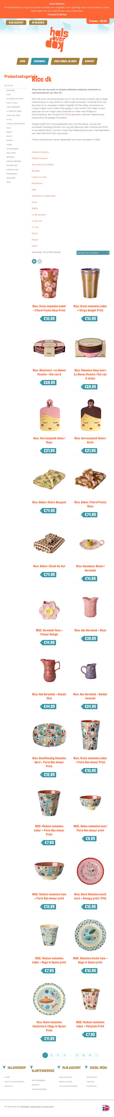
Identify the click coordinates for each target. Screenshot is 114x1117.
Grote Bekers (13, 107)
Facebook (92, 1086)
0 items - (98, 21)
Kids (8, 182)
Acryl (9, 119)
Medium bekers (40, 152)
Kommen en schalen (43, 164)
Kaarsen (11, 90)
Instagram (92, 1077)
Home (23, 61)
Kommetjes (12, 165)
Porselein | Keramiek (12, 176)
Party (9, 136)
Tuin (8, 94)
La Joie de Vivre (14, 111)
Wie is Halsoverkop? (14, 1082)
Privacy (35, 1085)
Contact (90, 61)
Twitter (90, 1082)
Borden (10, 157)
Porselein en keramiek (43, 196)
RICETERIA (65, 114)
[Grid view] (34, 261)
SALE (9, 128)
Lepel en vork (13, 115)
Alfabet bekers (40, 158)
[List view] (39, 261)
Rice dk (8, 85)
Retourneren (38, 1080)
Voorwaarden (39, 1089)
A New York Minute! (16, 124)
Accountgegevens (68, 1086)
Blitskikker (25, 1106)
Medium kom (12, 170)
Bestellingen (65, 1082)
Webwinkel (40, 61)
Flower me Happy (15, 99)
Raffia (10, 140)
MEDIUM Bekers (14, 161)
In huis (35, 227)
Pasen (35, 239)
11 (77, 1055)
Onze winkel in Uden (65, 61)
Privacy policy (48, 1106)
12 (83, 1055)
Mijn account (16, 22)
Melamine (11, 153)
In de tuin (37, 221)
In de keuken (12, 149)
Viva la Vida (12, 103)
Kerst (9, 132)
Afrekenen (38, 22)
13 (90, 1055)
